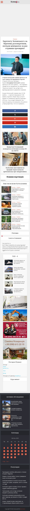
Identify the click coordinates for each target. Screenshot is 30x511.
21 (7, 454)
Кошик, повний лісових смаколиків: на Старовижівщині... (18, 227)
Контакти (22, 509)
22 (11, 454)
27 (4, 457)
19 (25, 451)
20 (4, 454)
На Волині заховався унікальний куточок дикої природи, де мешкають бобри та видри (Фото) (14, 497)
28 (7, 457)
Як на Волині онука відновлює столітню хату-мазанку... (17, 403)
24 (18, 454)
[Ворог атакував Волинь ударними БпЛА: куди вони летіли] (9, 276)
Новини (15, 39)
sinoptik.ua (17, 376)
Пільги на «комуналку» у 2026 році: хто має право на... (16, 418)
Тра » (7, 461)
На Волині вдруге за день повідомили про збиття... (19, 262)
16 (15, 451)
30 (15, 457)
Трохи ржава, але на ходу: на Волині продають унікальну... (18, 212)
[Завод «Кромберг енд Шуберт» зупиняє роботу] (9, 269)
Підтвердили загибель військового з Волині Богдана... (18, 190)
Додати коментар (18, 51)
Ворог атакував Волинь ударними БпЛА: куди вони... (19, 276)
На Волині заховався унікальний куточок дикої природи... (17, 220)
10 (18, 448)
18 (22, 451)
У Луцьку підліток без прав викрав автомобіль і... (19, 290)
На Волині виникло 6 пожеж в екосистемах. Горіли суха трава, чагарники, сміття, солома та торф (14, 482)
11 (22, 448)
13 (4, 451)
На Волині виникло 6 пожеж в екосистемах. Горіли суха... (18, 198)
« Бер (3, 461)
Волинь (14, 187)
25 (22, 454)
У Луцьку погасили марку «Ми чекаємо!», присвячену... (17, 424)
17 (18, 451)
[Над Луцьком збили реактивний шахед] (9, 283)
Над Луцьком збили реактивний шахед (19, 282)
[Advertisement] (15, 20)
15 (11, 451)
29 (11, 457)
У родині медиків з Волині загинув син (16, 409)
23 (15, 454)
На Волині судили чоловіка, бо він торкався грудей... (17, 205)
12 (25, 448)
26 (25, 454)
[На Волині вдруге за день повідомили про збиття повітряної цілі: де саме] (9, 262)
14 (7, 451)
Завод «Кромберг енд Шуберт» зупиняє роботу (19, 269)
